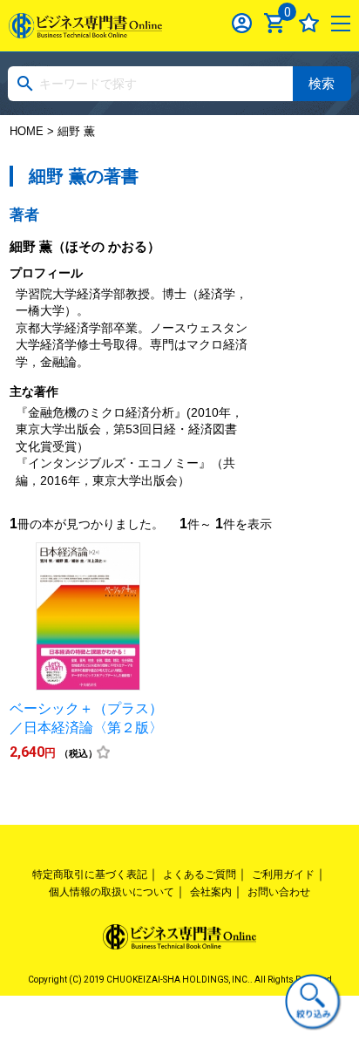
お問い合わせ (278, 892)
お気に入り (309, 23)
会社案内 (211, 892)
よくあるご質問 (199, 874)
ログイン (242, 23)
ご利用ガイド (283, 874)
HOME (27, 131)
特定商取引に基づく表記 (89, 874)
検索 (321, 83)
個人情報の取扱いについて (111, 892)
